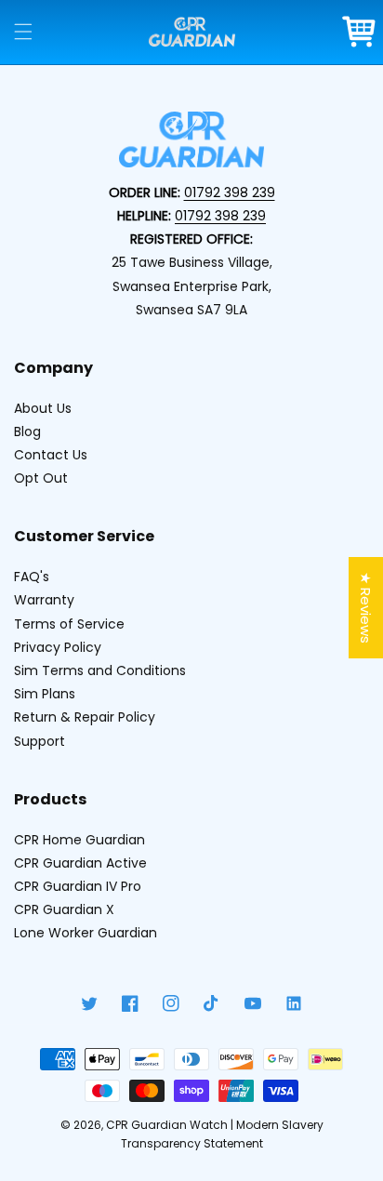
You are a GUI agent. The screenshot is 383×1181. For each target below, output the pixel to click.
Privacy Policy (57, 647)
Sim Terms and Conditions (100, 670)
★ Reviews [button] (366, 608)
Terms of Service (69, 624)
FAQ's (31, 576)
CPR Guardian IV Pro (77, 886)
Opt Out (41, 478)
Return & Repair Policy (84, 717)
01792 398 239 (229, 192)
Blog (27, 431)
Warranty (44, 599)
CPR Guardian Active (80, 863)
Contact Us (50, 454)
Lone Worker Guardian (85, 932)
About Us (43, 408)
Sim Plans (44, 693)
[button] (23, 31)
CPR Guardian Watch (167, 1125)
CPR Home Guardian (79, 839)
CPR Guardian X (64, 909)
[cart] (359, 31)
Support (39, 741)
